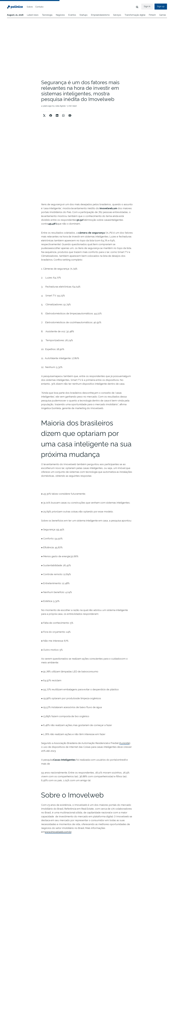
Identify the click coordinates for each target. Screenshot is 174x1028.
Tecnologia (47, 15)
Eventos (72, 15)
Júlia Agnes (60, 106)
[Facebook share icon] (51, 113)
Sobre (30, 7)
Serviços (117, 15)
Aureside (124, 743)
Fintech (152, 15)
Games (162, 15)
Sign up (161, 6)
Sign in (147, 6)
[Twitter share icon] (44, 113)
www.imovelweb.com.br (58, 831)
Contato (39, 7)
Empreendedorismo (100, 15)
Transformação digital (135, 15)
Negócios (60, 15)
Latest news (32, 15)
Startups (83, 15)
